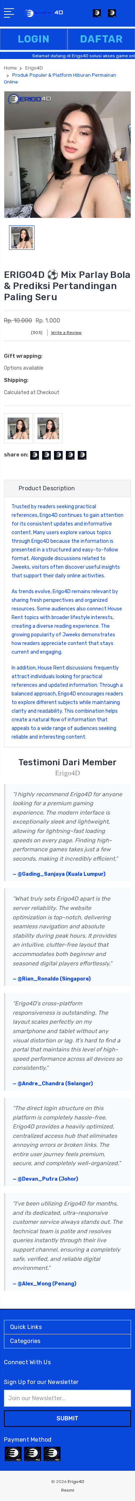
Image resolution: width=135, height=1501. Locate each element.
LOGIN (34, 39)
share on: (16, 454)
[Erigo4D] (112, 15)
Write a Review (66, 332)
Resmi (67, 1490)
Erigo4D (49, 515)
